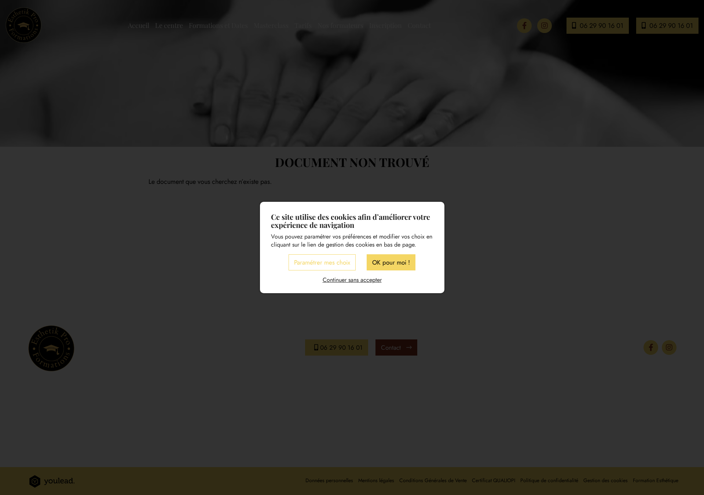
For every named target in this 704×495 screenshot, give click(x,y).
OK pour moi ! (391, 262)
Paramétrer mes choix (322, 262)
